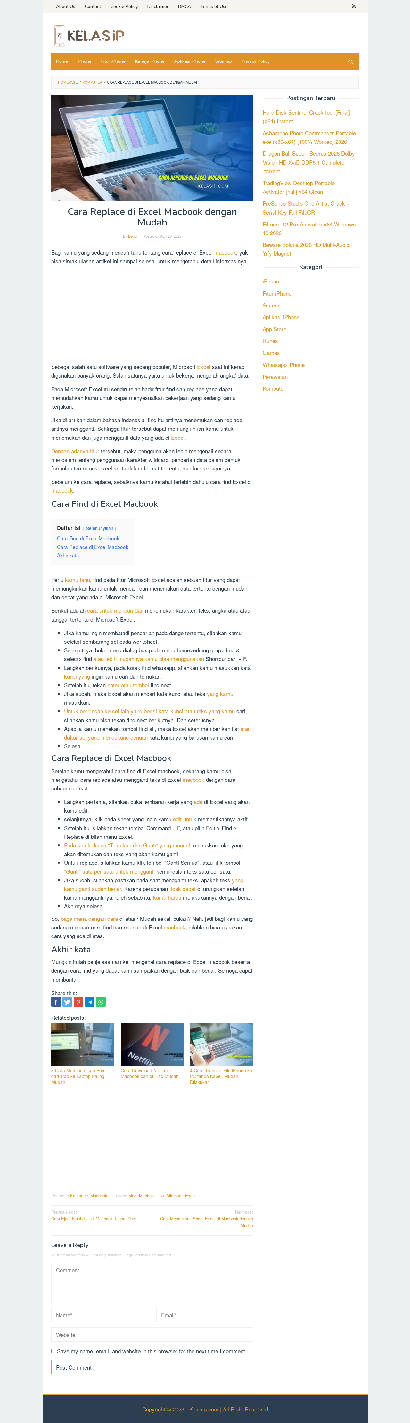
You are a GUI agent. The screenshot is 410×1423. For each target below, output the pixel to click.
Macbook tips (151, 1195)
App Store (274, 329)
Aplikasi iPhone (281, 317)
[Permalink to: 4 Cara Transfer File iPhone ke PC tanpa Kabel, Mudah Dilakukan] (221, 1044)
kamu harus (167, 897)
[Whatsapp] (101, 1002)
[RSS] (354, 6)
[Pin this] (78, 1002)
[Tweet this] (67, 1002)
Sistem (271, 305)
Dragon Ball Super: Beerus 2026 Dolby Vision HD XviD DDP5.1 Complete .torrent (309, 162)
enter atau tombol (128, 685)
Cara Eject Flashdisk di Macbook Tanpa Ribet (93, 1215)
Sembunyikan (99, 528)
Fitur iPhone (277, 293)
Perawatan (275, 376)
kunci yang (77, 676)
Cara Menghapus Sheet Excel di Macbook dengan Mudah (206, 1218)
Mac (132, 1195)
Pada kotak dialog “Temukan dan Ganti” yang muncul (127, 845)
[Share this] (56, 1002)
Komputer (79, 1195)
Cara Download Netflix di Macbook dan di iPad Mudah (150, 1073)
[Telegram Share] (89, 1002)
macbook (225, 252)
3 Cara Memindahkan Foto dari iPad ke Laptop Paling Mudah (78, 1076)
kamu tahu (77, 580)
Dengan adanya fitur (75, 451)
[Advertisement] (152, 315)
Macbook (98, 1195)
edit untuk (184, 819)
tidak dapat (182, 889)
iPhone (271, 281)
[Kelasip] (88, 35)
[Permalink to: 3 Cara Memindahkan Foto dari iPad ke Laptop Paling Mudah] (82, 1044)
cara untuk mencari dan (115, 610)
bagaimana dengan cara (89, 918)
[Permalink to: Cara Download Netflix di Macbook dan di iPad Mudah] (152, 1044)
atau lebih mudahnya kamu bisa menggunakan (149, 659)
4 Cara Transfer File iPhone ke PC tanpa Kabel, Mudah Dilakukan (221, 1076)
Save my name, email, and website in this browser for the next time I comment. (152, 1351)
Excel (204, 367)
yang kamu (220, 694)
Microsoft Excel (181, 1195)
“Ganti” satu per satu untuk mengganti (109, 871)
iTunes (270, 341)
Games (271, 353)
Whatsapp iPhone (284, 365)
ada (198, 801)
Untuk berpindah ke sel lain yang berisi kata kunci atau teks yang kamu (149, 711)
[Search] (351, 61)
